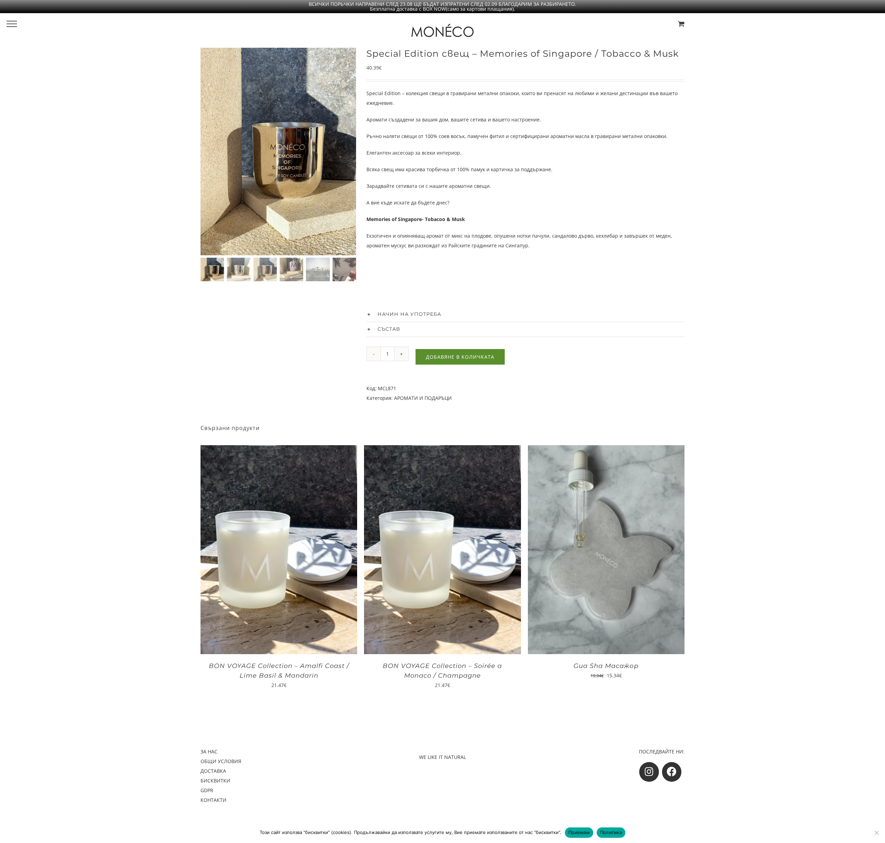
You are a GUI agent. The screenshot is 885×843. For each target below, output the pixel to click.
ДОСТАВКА (213, 771)
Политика (611, 832)
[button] (525, 314)
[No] (876, 832)
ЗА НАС (209, 751)
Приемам (579, 832)
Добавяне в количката (460, 357)
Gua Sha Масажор (606, 666)
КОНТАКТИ (213, 800)
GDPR (207, 790)
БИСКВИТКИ (215, 780)
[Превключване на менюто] (11, 24)
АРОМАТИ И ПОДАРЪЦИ (423, 398)
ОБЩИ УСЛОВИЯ (221, 761)
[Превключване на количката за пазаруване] (681, 23)
